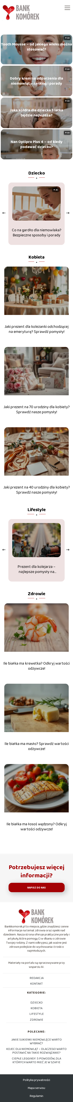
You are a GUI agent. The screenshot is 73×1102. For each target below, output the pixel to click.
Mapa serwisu (36, 1088)
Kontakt (36, 983)
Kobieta (36, 257)
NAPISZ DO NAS (36, 888)
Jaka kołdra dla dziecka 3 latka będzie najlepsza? (36, 113)
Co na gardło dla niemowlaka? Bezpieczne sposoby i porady (36, 233)
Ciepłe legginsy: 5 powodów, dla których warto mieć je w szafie (36, 1060)
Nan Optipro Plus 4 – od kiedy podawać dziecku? (36, 144)
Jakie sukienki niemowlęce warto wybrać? (36, 1041)
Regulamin (36, 1096)
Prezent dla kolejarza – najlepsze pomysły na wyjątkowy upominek (36, 569)
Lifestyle (36, 510)
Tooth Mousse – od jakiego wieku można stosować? (36, 47)
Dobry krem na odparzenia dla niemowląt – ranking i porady (36, 81)
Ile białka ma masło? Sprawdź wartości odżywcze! (36, 746)
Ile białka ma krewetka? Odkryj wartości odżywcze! (36, 666)
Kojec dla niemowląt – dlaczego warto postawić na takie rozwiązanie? (36, 1051)
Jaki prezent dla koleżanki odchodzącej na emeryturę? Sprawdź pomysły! (36, 329)
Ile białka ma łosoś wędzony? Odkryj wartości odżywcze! (36, 827)
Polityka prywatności (36, 1080)
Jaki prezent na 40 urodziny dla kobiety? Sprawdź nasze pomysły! (36, 490)
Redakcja (37, 978)
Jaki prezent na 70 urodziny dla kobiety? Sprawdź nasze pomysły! (37, 409)
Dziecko (36, 173)
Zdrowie (36, 594)
